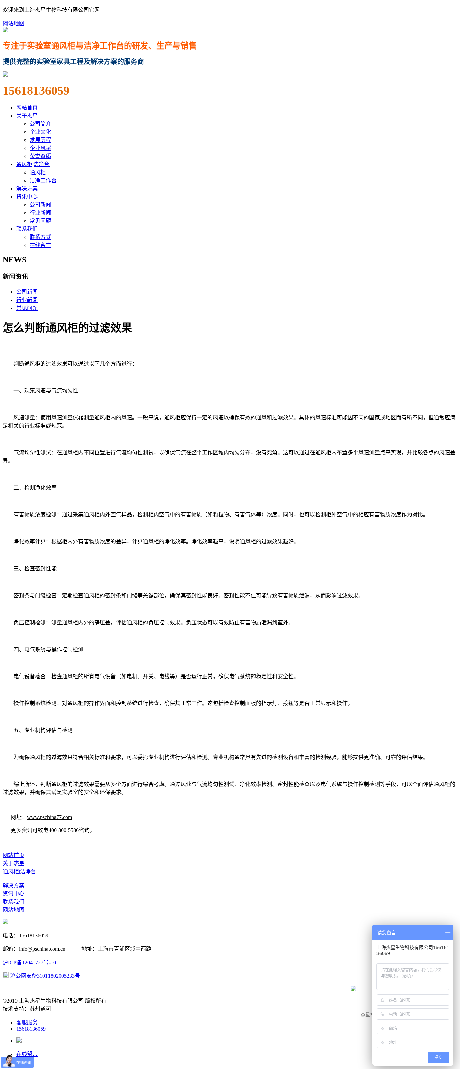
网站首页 (27, 108)
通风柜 (38, 172)
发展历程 (40, 140)
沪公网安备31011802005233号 (45, 976)
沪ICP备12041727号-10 (29, 962)
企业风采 (40, 148)
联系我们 (27, 229)
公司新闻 (40, 205)
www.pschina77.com (49, 817)
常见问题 (40, 221)
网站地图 (13, 23)
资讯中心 (27, 196)
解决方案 (27, 188)
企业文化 (40, 132)
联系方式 (40, 237)
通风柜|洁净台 (33, 164)
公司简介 (40, 124)
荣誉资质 (40, 156)
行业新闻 (40, 213)
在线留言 (40, 245)
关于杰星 (27, 116)
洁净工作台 (43, 180)
